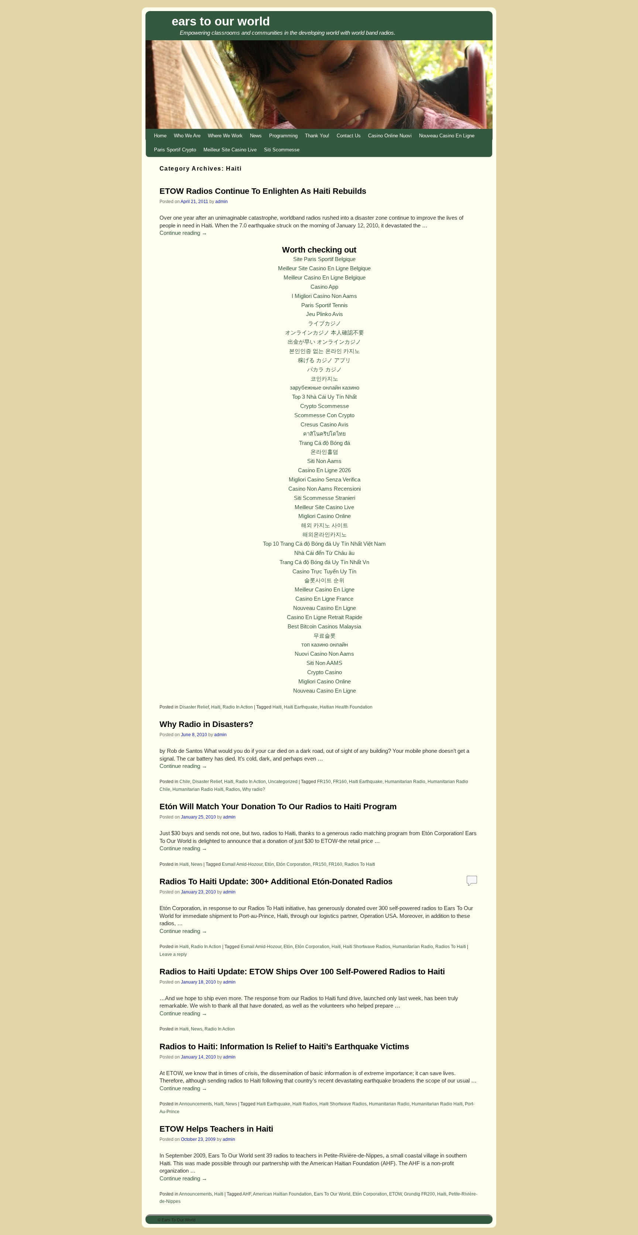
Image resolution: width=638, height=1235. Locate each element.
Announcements (195, 1103)
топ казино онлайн (324, 645)
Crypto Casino (324, 672)
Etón (269, 864)
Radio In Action (238, 706)
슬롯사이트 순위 (324, 580)
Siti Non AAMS (324, 663)
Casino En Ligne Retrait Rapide (324, 617)
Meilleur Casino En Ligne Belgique (325, 278)
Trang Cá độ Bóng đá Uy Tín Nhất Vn (324, 562)
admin (221, 201)
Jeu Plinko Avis (324, 314)
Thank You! (317, 135)
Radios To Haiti (359, 864)
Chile (184, 781)
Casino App (324, 287)
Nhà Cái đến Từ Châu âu (324, 553)
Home (160, 135)
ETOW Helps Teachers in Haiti (216, 1128)
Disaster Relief (194, 706)
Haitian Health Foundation (346, 706)
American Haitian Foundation (282, 1193)
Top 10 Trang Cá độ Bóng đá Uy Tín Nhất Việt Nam (324, 544)
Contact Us (349, 135)
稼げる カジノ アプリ (324, 360)
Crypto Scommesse (324, 406)
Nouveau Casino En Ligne (446, 135)
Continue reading (183, 233)
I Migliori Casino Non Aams (324, 296)
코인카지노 (324, 379)
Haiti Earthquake (301, 706)
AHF (247, 1193)
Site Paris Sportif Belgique (324, 259)
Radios (233, 789)
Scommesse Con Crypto (324, 415)
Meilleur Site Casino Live (230, 149)
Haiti (215, 706)
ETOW (395, 1193)
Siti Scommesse (281, 149)
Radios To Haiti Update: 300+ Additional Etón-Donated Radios (276, 881)
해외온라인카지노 (324, 535)
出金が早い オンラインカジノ (324, 342)
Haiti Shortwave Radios (366, 946)
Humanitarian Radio (405, 781)
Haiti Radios (304, 1103)
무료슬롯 (324, 636)
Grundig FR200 (419, 1193)
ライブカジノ (324, 323)
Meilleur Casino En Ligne (324, 590)
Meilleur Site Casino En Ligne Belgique (324, 268)
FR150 (324, 781)
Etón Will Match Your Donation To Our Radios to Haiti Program (278, 806)
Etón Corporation (293, 864)
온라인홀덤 (324, 452)
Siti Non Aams (324, 461)
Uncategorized (283, 781)
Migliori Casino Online (324, 516)
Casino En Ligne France (324, 599)
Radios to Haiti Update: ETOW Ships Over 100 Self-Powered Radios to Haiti (302, 971)
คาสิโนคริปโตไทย (324, 434)
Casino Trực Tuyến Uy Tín (324, 571)
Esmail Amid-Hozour (242, 864)
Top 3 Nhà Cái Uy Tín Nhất (324, 397)
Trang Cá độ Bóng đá (324, 443)
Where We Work (225, 135)
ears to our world (221, 21)
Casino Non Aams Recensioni (324, 489)
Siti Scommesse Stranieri (324, 498)
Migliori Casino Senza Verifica (324, 480)
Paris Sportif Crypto (175, 149)
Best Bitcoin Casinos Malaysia (324, 626)
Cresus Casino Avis (325, 425)
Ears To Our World (332, 1193)
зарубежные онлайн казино (324, 388)
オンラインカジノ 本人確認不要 (324, 333)
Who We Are (187, 135)
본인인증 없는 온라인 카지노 (324, 351)
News (256, 135)
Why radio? (253, 789)
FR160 (340, 781)
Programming (283, 135)
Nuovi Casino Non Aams (324, 654)
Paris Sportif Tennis (324, 305)
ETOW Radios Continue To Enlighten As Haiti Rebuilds (263, 191)
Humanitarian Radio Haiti (197, 789)
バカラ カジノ (324, 370)
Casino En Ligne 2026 (324, 470)
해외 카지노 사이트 (324, 525)
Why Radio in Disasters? (206, 724)
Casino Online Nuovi (390, 135)
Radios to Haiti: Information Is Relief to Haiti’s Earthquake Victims (284, 1046)
